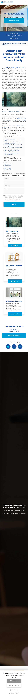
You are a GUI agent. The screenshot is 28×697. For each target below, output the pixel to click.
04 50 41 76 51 (14, 39)
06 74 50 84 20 (14, 33)
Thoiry (6, 171)
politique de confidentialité (12, 200)
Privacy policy (15, 693)
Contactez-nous (14, 20)
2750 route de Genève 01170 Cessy (14, 36)
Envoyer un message (14, 335)
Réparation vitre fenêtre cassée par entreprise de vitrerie (12, 154)
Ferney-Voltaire (8, 165)
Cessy (6, 162)
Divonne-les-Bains (9, 164)
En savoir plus (15, 245)
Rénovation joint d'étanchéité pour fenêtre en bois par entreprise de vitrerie (13, 148)
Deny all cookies (14, 685)
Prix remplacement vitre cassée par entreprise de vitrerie (12, 151)
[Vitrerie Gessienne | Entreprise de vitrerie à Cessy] (7, 2)
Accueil (2, 42)
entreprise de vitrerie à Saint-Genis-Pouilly (14, 110)
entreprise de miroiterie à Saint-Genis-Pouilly (14, 126)
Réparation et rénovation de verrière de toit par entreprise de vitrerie (13, 142)
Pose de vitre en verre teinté (14, 266)
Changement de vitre (14, 301)
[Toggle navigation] (26, 2)
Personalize (14, 690)
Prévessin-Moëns (8, 168)
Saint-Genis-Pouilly (15, 42)
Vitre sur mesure (12, 231)
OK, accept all (15, 681)
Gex (5, 167)
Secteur (7, 42)
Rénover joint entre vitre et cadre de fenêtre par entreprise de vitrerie (13, 145)
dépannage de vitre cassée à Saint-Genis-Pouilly (14, 119)
